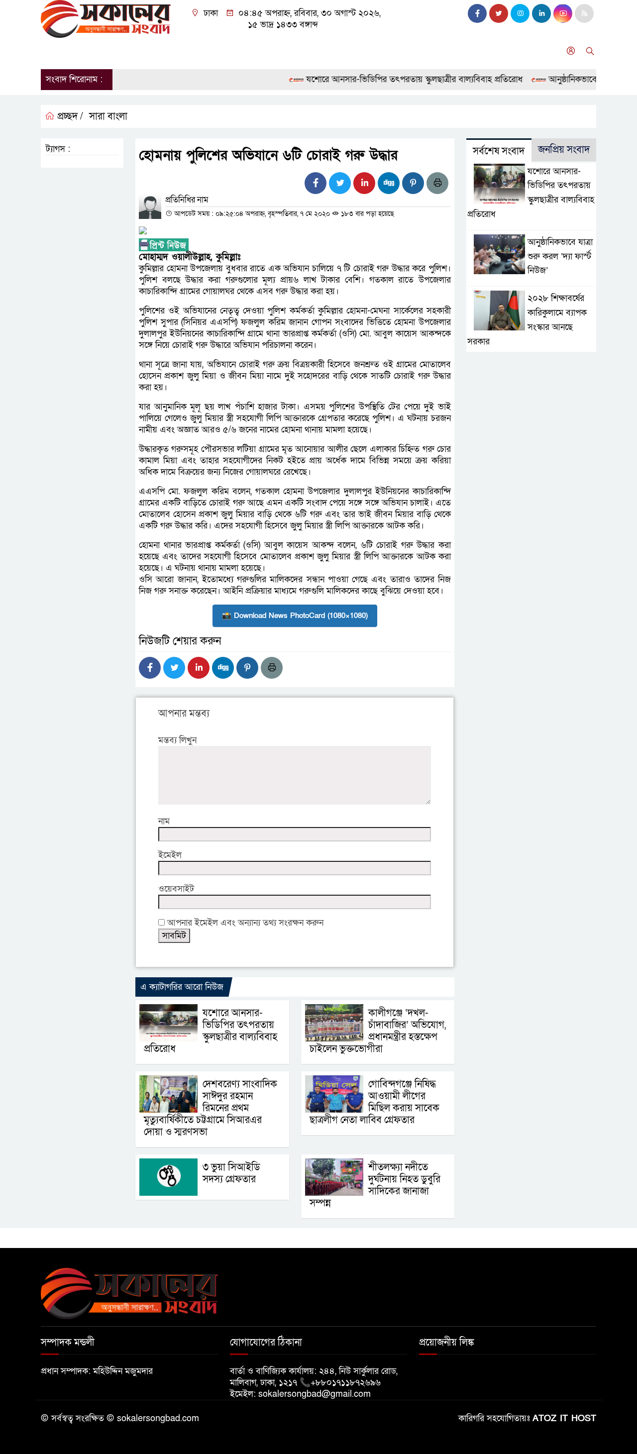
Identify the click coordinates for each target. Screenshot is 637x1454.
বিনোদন (259, 51)
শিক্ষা (333, 51)
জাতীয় (87, 51)
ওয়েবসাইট (176, 889)
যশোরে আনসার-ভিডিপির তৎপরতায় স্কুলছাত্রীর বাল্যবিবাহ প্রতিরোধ (395, 79)
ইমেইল (170, 855)
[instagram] (520, 13)
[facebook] (477, 13)
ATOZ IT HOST (564, 1418)
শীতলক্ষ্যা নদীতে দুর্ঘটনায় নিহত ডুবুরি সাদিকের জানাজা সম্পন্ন (375, 1185)
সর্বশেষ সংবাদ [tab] (499, 151)
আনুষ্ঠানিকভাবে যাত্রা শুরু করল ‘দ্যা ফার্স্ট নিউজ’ (560, 256)
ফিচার (405, 51)
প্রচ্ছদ (55, 51)
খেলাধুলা (299, 51)
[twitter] (498, 13)
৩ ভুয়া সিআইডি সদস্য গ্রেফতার (231, 1173)
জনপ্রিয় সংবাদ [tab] (564, 149)
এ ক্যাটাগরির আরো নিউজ (181, 987)
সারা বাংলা (167, 51)
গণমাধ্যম (368, 51)
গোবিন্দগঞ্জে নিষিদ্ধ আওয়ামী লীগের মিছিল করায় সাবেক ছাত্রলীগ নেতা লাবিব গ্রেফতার (374, 1102)
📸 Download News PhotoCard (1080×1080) (295, 616)
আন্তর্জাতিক (215, 51)
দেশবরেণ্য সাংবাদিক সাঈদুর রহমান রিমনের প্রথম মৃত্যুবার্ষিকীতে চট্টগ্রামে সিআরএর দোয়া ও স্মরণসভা (210, 1108)
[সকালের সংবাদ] (106, 18)
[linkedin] (541, 13)
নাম (164, 821)
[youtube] (562, 13)
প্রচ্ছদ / (69, 116)
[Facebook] (315, 183)
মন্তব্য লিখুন (177, 740)
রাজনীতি (124, 51)
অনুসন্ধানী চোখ (451, 51)
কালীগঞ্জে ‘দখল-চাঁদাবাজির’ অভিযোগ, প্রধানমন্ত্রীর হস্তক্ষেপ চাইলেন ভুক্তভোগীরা (378, 1031)
